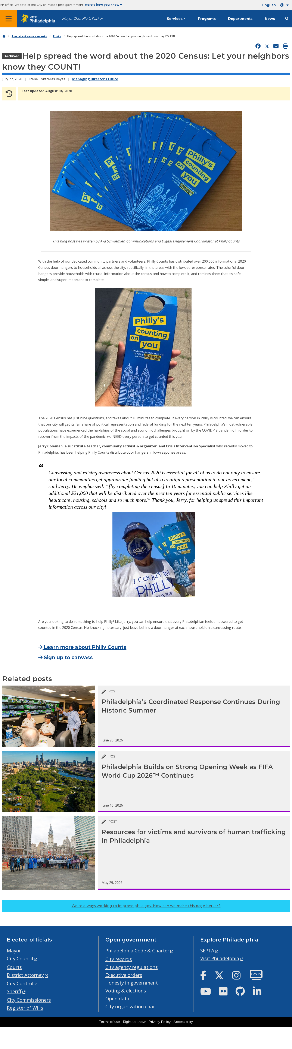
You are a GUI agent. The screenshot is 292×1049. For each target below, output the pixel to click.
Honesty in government (131, 982)
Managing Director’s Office (95, 79)
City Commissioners (29, 1000)
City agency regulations (131, 967)
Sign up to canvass (68, 657)
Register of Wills (25, 1007)
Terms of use (109, 1022)
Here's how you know (102, 4)
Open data (117, 998)
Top (282, 994)
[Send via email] (276, 46)
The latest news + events (29, 36)
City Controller (23, 983)
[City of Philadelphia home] (39, 19)
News (270, 19)
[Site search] (287, 18)
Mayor (14, 950)
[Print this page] (285, 46)
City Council (20, 958)
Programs (207, 19)
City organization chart (131, 1006)
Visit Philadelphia (219, 958)
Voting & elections (125, 990)
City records (118, 959)
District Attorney (25, 975)
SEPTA (207, 950)
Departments (240, 19)
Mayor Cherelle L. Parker (82, 18)
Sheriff (14, 991)
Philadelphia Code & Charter (137, 950)
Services (175, 19)
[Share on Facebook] (258, 46)
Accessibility (183, 1022)
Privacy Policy (160, 1022)
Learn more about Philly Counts (84, 647)
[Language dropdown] (285, 5)
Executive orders (123, 975)
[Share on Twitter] (267, 46)
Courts (14, 967)
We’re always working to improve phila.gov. (146, 906)
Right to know (134, 1022)
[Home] (3, 36)
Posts (57, 36)
